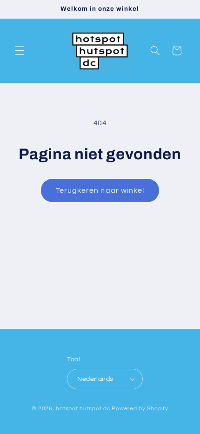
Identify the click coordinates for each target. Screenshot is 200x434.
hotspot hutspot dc (83, 408)
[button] (19, 50)
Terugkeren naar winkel (100, 190)
